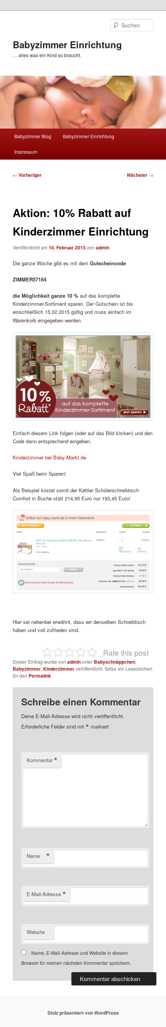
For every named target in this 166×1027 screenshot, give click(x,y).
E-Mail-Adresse (46, 894)
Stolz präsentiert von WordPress (83, 1012)
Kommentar (42, 760)
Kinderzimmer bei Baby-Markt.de (49, 457)
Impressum (25, 151)
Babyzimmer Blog (32, 136)
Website (36, 931)
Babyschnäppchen (114, 661)
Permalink (40, 675)
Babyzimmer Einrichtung (67, 44)
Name (38, 856)
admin (102, 247)
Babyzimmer (27, 668)
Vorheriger (27, 174)
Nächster (140, 174)
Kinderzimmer (59, 668)
